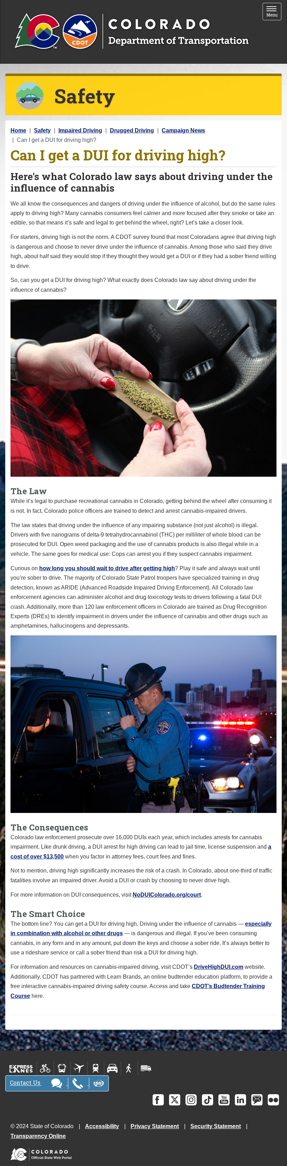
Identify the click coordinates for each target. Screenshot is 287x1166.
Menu (273, 12)
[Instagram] (191, 1099)
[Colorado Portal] (42, 1153)
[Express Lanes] (21, 1068)
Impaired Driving (80, 130)
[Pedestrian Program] (129, 1068)
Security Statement (215, 1126)
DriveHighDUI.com (218, 967)
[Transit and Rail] (62, 1068)
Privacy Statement (155, 1126)
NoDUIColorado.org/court (167, 895)
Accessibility (102, 1126)
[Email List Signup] (256, 1099)
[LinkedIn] (240, 1099)
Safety (42, 130)
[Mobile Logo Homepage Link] (131, 32)
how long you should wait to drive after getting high (107, 568)
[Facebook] (158, 1099)
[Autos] (112, 1068)
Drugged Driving (132, 130)
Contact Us (26, 1082)
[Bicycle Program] (45, 1068)
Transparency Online (38, 1136)
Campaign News (183, 130)
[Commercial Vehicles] (146, 1068)
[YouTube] (224, 1099)
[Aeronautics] (79, 1068)
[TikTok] (207, 1099)
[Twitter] (174, 1099)
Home (18, 130)
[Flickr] (273, 1099)
